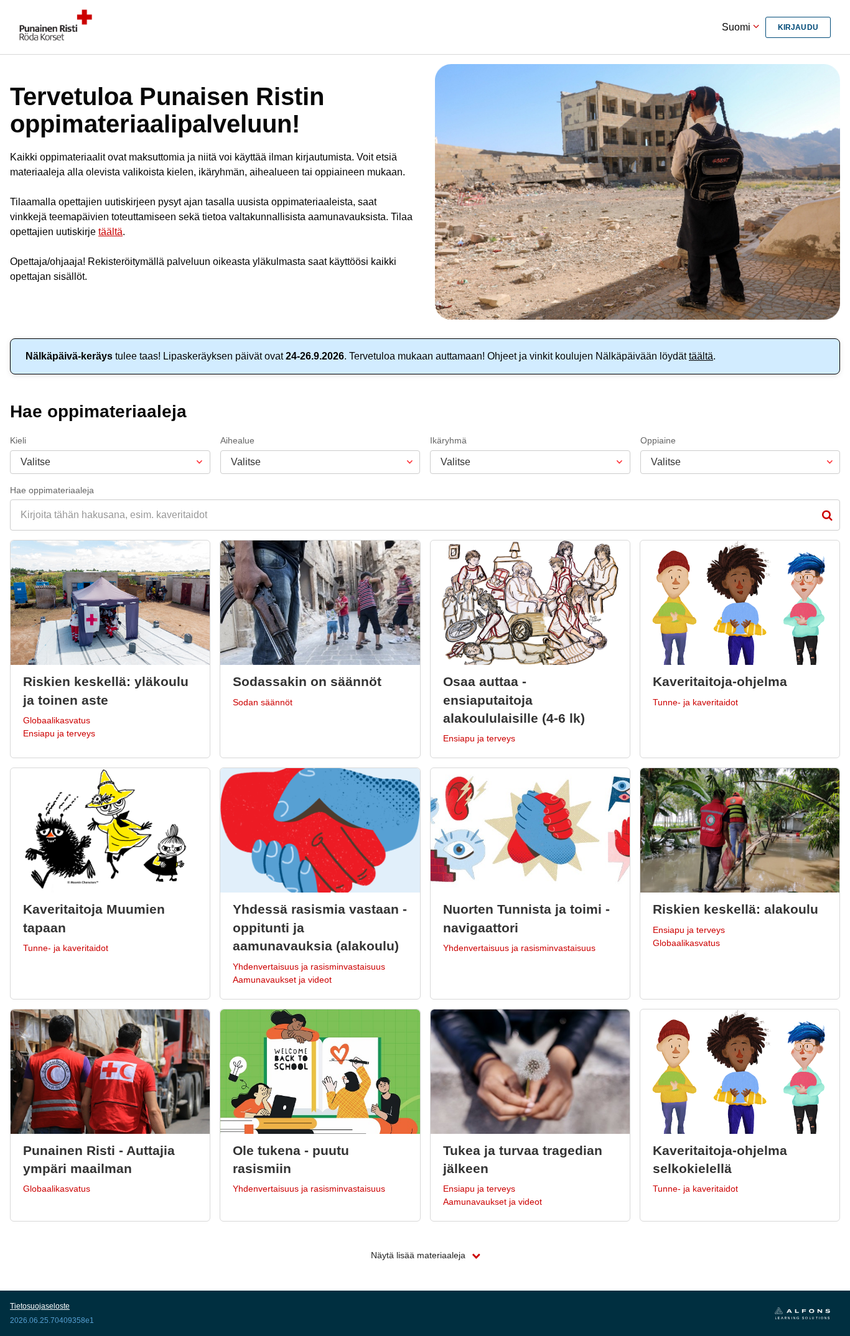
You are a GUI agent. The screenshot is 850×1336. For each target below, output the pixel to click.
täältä (110, 231)
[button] (110, 649)
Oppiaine (658, 440)
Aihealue (237, 440)
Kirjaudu (798, 27)
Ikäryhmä (448, 440)
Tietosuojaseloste (40, 1306)
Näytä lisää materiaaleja (419, 1255)
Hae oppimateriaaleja (52, 490)
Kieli (18, 440)
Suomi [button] (737, 27)
